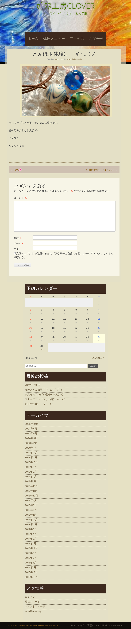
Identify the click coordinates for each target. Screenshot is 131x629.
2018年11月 (31, 490)
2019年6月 (31, 471)
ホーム (33, 38)
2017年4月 (31, 533)
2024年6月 (31, 428)
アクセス (77, 38)
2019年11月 (31, 457)
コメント (20, 197)
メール (19, 243)
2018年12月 (31, 486)
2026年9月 (98, 358)
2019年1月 (30, 481)
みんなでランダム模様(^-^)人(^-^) (44, 394)
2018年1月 (30, 514)
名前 (18, 238)
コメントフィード (35, 606)
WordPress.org (33, 611)
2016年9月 (31, 553)
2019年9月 (31, 466)
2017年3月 (31, 538)
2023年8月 (31, 433)
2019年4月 (31, 476)
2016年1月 (30, 567)
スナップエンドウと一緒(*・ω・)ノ (45, 399)
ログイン (30, 596)
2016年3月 (31, 562)
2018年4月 (31, 509)
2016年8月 (31, 557)
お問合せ (96, 38)
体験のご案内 (32, 384)
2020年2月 (31, 442)
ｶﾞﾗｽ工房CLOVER (65, 5)
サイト (17, 248)
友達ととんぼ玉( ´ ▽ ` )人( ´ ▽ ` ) (43, 389)
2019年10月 (31, 462)
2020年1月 (31, 447)
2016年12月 (31, 548)
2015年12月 (31, 572)
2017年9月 (31, 529)
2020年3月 (31, 438)
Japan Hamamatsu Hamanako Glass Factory (32, 625)
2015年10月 (31, 576)
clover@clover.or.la (74, 59)
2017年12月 (31, 519)
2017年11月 (31, 524)
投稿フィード (32, 601)
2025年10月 (31, 423)
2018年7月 (31, 500)
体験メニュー (54, 38)
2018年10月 (31, 495)
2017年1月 (30, 543)
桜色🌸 (16, 169)
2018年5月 (31, 505)
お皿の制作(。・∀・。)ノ (102, 169)
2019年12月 (31, 452)
